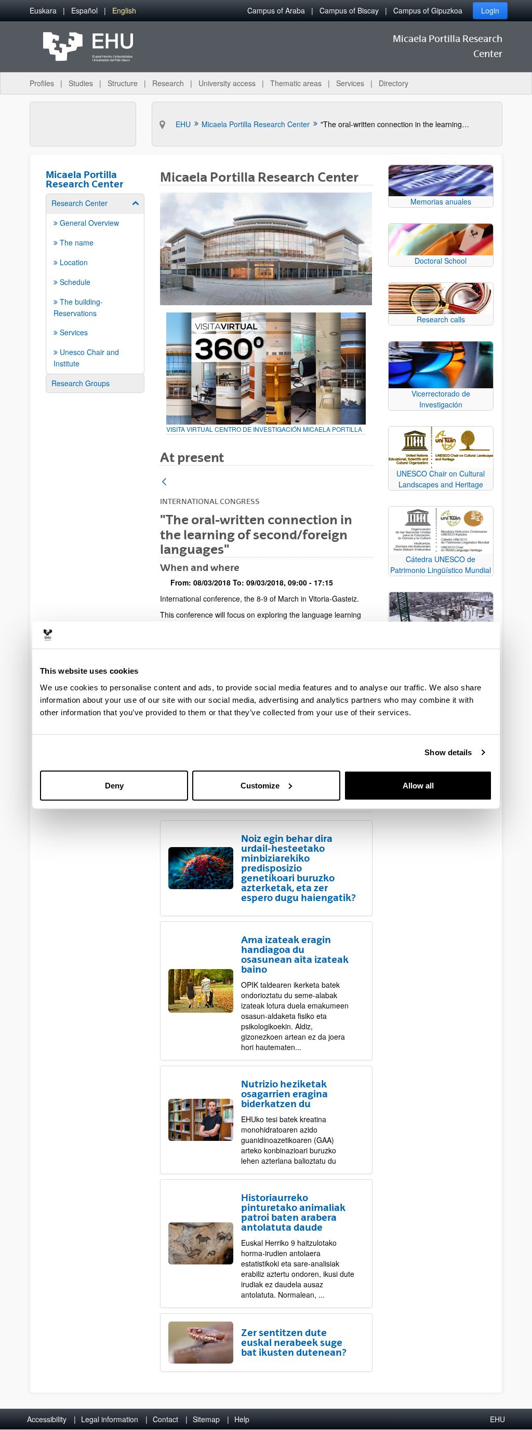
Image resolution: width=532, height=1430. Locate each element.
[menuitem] (43, 10)
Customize (260, 785)
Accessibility (46, 1419)
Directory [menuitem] (393, 83)
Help (241, 1419)
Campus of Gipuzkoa (427, 10)
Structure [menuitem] (123, 83)
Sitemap (206, 1419)
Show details (448, 752)
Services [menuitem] (350, 83)
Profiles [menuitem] (42, 83)
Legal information (109, 1419)
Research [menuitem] (168, 83)
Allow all (418, 785)
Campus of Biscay (349, 10)
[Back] (164, 482)
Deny (114, 785)
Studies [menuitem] (81, 83)
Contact (165, 1419)
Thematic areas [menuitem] (296, 83)
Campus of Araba (276, 10)
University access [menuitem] (227, 83)
